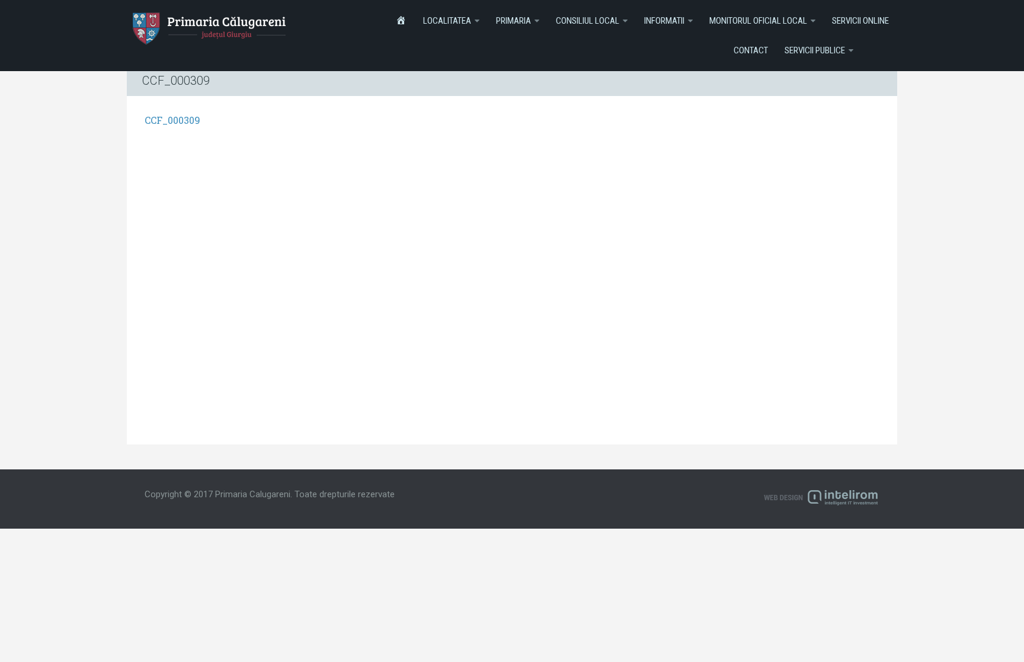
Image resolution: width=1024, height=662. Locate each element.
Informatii (664, 20)
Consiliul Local (587, 20)
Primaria (513, 20)
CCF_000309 (172, 120)
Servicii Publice (815, 50)
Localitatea (447, 20)
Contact (751, 50)
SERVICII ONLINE (860, 20)
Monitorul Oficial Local (758, 20)
